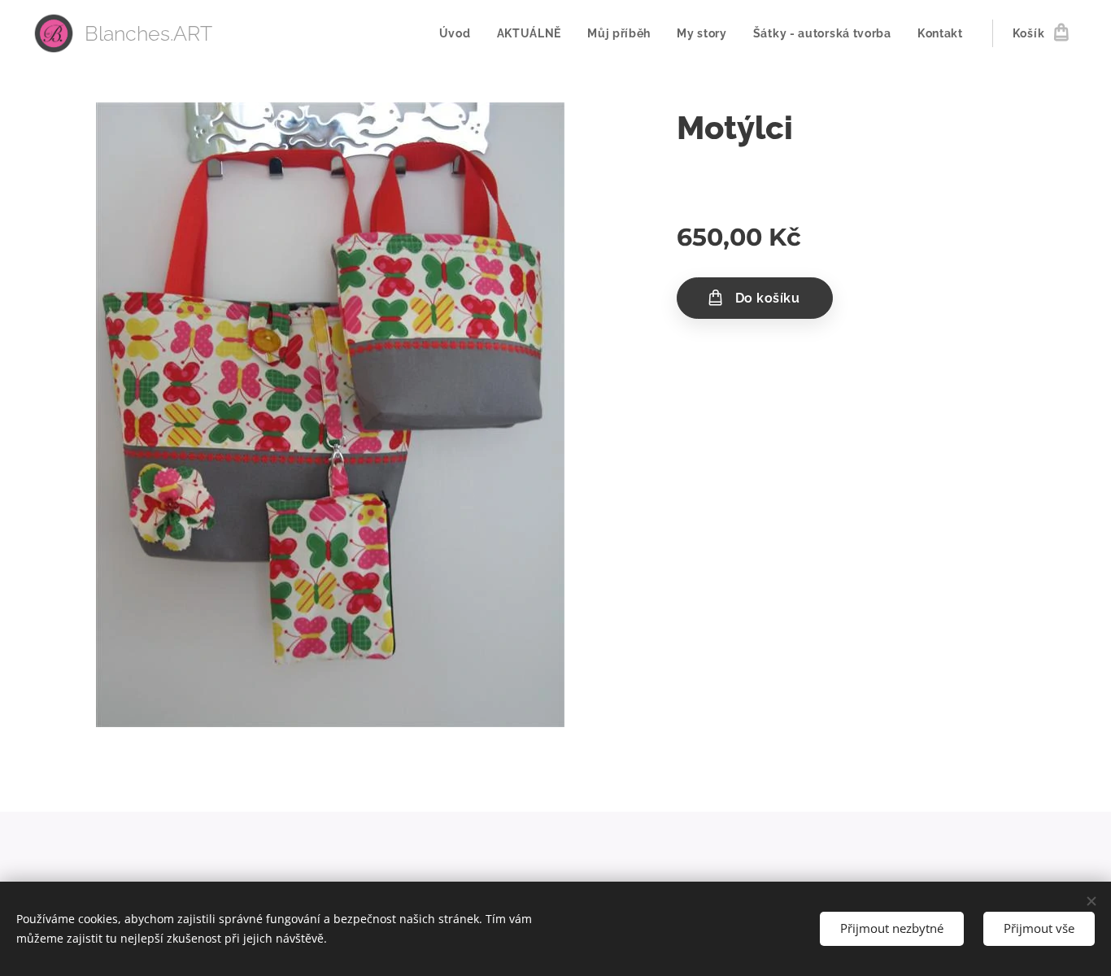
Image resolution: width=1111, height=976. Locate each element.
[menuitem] (459, 33)
